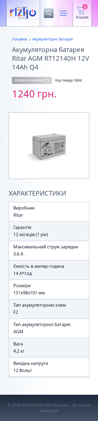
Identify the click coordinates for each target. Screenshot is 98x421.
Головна (19, 39)
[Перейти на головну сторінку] (23, 13)
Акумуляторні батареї (52, 39)
